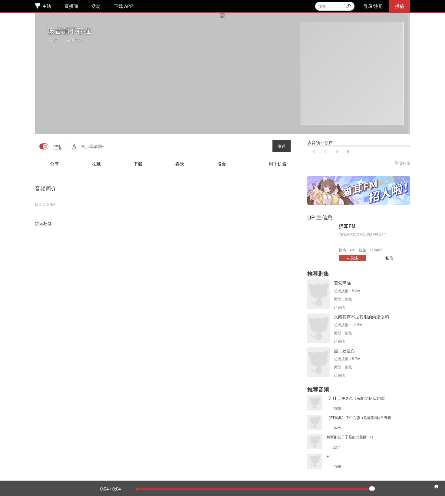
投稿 (399, 6)
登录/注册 (373, 6)
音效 (53, 40)
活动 (96, 6)
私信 (389, 258)
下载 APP (123, 6)
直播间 (71, 6)
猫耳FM (347, 226)
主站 (46, 6)
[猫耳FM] (321, 237)
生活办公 (74, 40)
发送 (281, 146)
